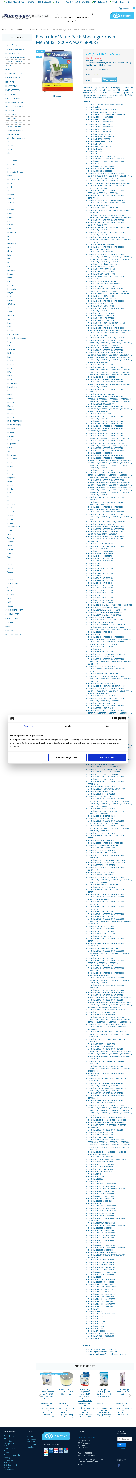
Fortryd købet (9, 1469)
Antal (88, 80)
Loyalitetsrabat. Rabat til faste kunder (10, 1450)
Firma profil (8, 1438)
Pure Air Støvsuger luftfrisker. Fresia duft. (122, 1391)
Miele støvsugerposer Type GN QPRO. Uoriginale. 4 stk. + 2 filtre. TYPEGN (47, 1393)
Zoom (58, 96)
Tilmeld (122, 1445)
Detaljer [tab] (68, 726)
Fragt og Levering (10, 1460)
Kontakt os (8, 1441)
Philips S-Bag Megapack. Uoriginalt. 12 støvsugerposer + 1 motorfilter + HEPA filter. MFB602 (85, 1395)
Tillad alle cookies (106, 757)
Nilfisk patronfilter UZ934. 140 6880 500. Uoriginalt (66, 1391)
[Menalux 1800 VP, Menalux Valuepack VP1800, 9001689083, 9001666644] (57, 70)
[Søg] (93, 14)
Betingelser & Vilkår (9, 1444)
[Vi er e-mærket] (122, 15)
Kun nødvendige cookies (67, 757)
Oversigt (7, 1457)
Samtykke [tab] (28, 726)
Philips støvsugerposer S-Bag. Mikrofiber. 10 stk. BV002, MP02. (104, 1392)
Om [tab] (107, 726)
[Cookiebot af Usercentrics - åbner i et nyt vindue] (114, 718)
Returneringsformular (12, 1455)
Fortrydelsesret (10, 1436)
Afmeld (122, 1449)
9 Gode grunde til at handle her (10, 1466)
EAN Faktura (8, 1462)
